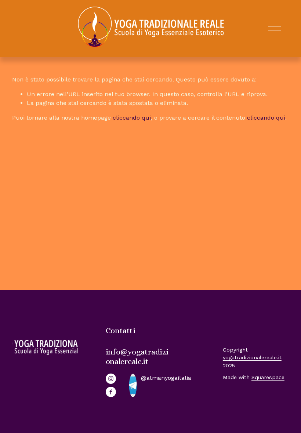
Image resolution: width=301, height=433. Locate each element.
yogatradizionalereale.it (252, 357)
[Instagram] (111, 379)
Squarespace (267, 377)
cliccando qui (132, 117)
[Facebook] (111, 392)
